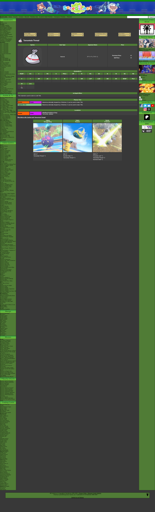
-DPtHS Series (3, 446)
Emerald (2, 258)
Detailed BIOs (3, 317)
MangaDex (2, 314)
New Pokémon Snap (5, 174)
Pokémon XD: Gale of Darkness (7, 260)
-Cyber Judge (3, 482)
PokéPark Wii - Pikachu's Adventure (6, 243)
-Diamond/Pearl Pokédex (6, 28)
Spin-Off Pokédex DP (5, 59)
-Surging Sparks (4, 429)
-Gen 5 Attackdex (4, 48)
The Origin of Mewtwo (5, 340)
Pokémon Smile (3, 172)
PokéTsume (3, 140)
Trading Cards (8, 402)
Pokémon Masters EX (5, 156)
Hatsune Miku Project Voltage (7, 76)
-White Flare (3, 425)
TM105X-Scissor (107, 121)
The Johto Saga (4, 103)
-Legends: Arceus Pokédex (6, 36)
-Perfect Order (3, 419)
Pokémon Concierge (5, 135)
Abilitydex (2, 57)
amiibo (1, 303)
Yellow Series (3, 321)
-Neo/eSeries (3, 448)
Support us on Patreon (77, 497)
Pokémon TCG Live (4, 176)
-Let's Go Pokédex (4, 33)
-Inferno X (2, 464)
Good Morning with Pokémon (7, 131)
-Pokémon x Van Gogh (5, 79)
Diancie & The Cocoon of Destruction (6, 366)
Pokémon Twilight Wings (6, 122)
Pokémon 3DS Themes (5, 300)
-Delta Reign (3, 414)
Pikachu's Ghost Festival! (6, 389)
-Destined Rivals (4, 426)
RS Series (2, 323)
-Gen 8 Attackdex (4, 51)
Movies (8, 337)
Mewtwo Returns (4, 345)
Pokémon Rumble (4, 239)
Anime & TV (8, 95)
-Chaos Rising (3, 418)
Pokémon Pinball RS (5, 265)
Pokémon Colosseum (5, 259)
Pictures (144, 80)
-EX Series (2, 447)
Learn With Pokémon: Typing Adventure (7, 228)
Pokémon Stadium (4, 290)
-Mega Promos (3, 452)
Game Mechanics (4, 63)
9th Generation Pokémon (6, 91)
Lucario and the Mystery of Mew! (8, 350)
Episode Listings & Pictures (6, 97)
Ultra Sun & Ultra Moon (5, 180)
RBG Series (3, 320)
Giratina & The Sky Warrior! (6, 355)
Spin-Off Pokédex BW (5, 60)
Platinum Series (3, 328)
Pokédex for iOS (4, 231)
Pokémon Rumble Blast (5, 224)
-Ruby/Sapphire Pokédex (6, 27)
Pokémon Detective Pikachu (7, 376)
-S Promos (2, 488)
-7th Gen (2, 70)
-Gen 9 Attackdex (4, 52)
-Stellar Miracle (3, 477)
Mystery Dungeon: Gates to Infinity (6, 220)
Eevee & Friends (4, 396)
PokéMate (2, 273)
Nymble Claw (67, 156)
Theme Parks (3, 85)
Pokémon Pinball (4, 287)
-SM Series (2, 443)
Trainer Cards (3, 408)
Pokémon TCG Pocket (5, 160)
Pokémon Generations (5, 121)
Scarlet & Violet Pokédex (46, 17)
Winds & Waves (4, 146)
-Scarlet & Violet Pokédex (6, 39)
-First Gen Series (4, 449)
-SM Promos (3, 455)
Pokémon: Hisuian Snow (6, 124)
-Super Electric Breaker (5, 474)
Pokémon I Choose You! (6, 371)
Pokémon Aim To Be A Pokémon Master (8, 113)
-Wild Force (3, 481)
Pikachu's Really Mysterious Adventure (7, 395)
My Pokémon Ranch (5, 252)
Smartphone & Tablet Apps (6, 301)
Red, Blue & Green (4, 283)
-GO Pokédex (3, 37)
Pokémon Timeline (4, 71)
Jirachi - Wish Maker (5, 348)
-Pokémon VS (3, 485)
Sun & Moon (3, 179)
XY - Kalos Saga (4, 109)
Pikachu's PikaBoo (4, 384)
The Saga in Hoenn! (5, 104)
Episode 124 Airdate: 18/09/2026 (144, 94)
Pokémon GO (3, 154)
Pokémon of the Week (5, 66)
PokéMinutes (3, 129)
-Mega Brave (3, 465)
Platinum (2, 234)
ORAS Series (3, 333)
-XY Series (2, 444)
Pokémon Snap (3, 286)
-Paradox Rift (3, 436)
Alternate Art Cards (4, 410)
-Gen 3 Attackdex (4, 45)
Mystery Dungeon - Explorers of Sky (7, 246)
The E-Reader (3, 271)
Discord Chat (3, 87)
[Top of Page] (147, 494)
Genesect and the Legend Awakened (6, 364)
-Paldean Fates (3, 435)
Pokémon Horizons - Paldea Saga (8, 114)
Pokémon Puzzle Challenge (6, 278)
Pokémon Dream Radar (5, 216)
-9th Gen (2, 68)
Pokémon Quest (4, 189)
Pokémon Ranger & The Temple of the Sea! (7, 352)
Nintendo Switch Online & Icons (7, 304)
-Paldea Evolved (4, 439)
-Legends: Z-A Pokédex (5, 40)
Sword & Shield (3, 163)
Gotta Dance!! (3, 386)
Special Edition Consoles (6, 299)
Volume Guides (3, 319)
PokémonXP (3, 75)
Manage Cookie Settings (94, 493)
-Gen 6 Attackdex (4, 49)
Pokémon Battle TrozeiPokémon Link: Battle (7, 196)
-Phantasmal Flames (5, 421)
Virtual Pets (3, 302)
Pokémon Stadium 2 (5, 277)
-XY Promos (3, 456)
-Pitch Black (3, 417)
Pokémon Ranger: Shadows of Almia (7, 249)
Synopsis (143, 97)
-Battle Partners (3, 472)
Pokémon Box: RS (4, 263)
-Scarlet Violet (3, 440)
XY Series (2, 332)
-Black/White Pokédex (5, 29)
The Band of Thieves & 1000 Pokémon (7, 200)
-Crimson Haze (3, 480)
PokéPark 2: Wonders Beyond (7, 223)
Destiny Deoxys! (4, 349)
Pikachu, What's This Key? (6, 398)
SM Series (2, 335)
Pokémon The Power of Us (6, 372)
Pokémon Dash (3, 261)
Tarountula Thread (39, 156)
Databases (8, 20)
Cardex (2, 61)
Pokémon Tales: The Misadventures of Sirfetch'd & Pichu (7, 137)
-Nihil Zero (2, 462)
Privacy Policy (83, 493)
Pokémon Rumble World (6, 202)
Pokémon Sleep (3, 158)
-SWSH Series (3, 442)
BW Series (2, 330)
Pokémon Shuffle (4, 201)
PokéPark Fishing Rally (5, 270)
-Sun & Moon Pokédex (5, 32)
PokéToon (2, 127)
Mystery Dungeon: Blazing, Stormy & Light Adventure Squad (8, 241)
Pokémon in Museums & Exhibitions (6, 78)
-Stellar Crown (3, 430)
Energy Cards (3, 409)
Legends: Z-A (3, 149)
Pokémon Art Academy (5, 198)
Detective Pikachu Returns (6, 159)
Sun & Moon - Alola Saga (6, 110)
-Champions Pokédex (5, 41)
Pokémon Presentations (5, 82)
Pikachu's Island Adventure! (6, 390)
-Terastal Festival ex (5, 473)
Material (62, 56)
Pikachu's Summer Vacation (6, 381)
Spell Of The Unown (5, 343)
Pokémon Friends (4, 152)
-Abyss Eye (3, 460)
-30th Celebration (4, 416)
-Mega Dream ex (4, 463)
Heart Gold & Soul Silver (6, 235)
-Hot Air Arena (3, 471)
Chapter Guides (3, 318)
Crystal (2, 276)
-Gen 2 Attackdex (4, 44)
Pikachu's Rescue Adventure (7, 382)
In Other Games (4, 296)
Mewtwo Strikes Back (5, 341)
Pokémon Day (3, 80)
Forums (15, 17)
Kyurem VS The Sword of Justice (8, 360)
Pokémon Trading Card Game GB (8, 291)
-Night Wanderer (4, 478)
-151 (1, 437)
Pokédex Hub (34, 17)
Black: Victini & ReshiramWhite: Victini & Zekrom (7, 359)
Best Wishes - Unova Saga (6, 107)
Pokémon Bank (3, 194)
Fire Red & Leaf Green (5, 257)
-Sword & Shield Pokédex (6, 34)
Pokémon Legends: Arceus (6, 165)
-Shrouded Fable (4, 431)
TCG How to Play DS (5, 230)
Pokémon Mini (3, 279)
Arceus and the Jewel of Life (7, 356)
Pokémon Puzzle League (6, 285)
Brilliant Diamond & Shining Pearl (8, 164)
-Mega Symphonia (4, 466)
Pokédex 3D (3, 225)
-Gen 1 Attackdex (4, 43)
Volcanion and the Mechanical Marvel (7, 369)
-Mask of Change (4, 479)
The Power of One (4, 342)
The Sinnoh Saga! (4, 106)
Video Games (8, 143)
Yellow (1, 284)
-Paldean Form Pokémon (6, 93)
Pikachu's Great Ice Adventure (7, 392)
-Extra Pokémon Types (5, 406)
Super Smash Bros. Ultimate (7, 190)
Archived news (3, 23)
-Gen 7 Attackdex (4, 50)
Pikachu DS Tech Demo (5, 269)
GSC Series (3, 322)
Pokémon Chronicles (5, 115)
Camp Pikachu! (3, 385)
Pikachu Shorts (8, 379)
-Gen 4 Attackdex (4, 46)
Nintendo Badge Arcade (5, 211)
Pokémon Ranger (4, 266)
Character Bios (3, 99)
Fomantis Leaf (97, 156)
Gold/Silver (2, 275)
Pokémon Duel (3, 209)
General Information (4, 313)
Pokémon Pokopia (4, 151)
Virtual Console (3, 297)
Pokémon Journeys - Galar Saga (7, 111)
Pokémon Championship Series (7, 74)
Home (10, 17)
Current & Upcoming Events (6, 88)
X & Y (1, 192)
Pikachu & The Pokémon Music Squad (7, 400)
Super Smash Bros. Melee (6, 280)
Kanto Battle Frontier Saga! (6, 105)
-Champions (3, 67)
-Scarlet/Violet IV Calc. (5, 65)
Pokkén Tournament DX (5, 186)
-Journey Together (4, 427)
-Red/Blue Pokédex (4, 25)
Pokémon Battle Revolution (6, 244)
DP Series (2, 327)
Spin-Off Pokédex (4, 58)
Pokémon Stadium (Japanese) (7, 288)
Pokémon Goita (3, 307)
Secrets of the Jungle (5, 374)
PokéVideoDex (3, 130)
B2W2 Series (3, 331)
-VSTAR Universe (4, 483)
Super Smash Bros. (4, 292)
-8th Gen (2, 69)
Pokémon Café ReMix (5, 155)
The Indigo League (4, 101)
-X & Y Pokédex (4, 31)
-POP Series (3, 457)
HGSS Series (3, 329)
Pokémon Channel (4, 262)
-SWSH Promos (4, 454)
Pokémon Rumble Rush (5, 185)
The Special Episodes (5, 116)
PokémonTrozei (3, 268)
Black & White (3, 214)
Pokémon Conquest (4, 222)
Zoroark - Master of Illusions (7, 357)
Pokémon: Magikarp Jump (6, 184)
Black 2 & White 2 (4, 215)
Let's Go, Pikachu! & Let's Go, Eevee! (7, 182)
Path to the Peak (4, 128)
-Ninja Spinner (3, 461)
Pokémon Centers (4, 73)
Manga (8, 311)
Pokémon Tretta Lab (5, 217)
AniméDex (2, 98)
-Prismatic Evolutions (5, 428)
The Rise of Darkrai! (5, 354)
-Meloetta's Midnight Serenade (7, 362)
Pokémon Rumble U (5, 218)
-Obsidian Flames (4, 438)
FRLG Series (3, 324)
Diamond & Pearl (4, 233)
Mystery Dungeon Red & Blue (7, 267)
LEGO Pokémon (4, 83)
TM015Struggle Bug (48, 121)
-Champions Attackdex (5, 53)
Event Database (4, 90)
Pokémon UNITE (4, 157)
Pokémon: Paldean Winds (6, 126)
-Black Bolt (2, 423)
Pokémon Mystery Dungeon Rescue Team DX (6, 170)
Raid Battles (3, 411)
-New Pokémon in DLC (5, 92)
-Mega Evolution (4, 422)
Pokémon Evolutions (5, 123)
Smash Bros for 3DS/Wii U (6, 210)
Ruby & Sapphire (4, 256)
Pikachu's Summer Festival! (6, 387)
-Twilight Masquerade (5, 433)
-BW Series (2, 445)
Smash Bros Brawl (4, 253)
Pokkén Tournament (5, 208)
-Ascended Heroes (4, 420)
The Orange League (4, 102)
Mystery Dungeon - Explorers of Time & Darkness (7, 251)
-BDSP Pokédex (4, 35)
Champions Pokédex (59, 17)
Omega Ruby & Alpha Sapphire (7, 193)
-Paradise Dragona (4, 476)
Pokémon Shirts (4, 84)
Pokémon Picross (4, 206)
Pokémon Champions (5, 150)
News (1, 22)
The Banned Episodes (5, 118)
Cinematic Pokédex (4, 62)
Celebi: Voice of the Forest (6, 346)
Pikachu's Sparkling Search (6, 393)
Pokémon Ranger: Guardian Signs (6, 237)
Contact (21, 17)
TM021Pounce (77, 121)
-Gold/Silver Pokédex (5, 26)
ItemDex (2, 54)
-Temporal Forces (4, 434)
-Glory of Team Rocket (5, 470)
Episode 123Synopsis (143, 76)
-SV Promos (3, 453)
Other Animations (4, 132)
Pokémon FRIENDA (5, 309)
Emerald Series (3, 326)
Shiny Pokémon (3, 119)
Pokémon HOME (4, 166)
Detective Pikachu (4, 188)
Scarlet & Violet (3, 148)
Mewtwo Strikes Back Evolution (7, 373)
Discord (27, 17)
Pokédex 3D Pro (4, 226)
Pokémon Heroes (4, 347)
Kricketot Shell (97, 159)
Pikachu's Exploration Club (6, 391)
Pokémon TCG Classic (5, 412)
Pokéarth (69, 17)
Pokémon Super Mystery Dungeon (6, 204)
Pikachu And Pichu (4, 383)
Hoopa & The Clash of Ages (6, 367)
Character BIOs (3, 315)
